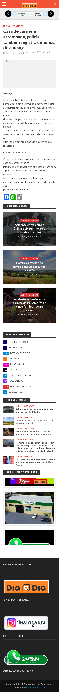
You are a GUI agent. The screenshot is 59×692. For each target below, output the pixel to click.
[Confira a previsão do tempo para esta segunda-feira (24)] (8, 420)
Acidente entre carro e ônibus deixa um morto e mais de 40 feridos (29, 228)
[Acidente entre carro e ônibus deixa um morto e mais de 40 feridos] (8, 409)
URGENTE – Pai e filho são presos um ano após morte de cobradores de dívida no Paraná (35, 462)
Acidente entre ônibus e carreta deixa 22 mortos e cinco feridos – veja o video (29, 305)
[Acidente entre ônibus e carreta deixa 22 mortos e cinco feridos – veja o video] (8, 431)
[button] (8, 13)
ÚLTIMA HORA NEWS (13, 26)
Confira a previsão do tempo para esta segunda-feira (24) (29, 266)
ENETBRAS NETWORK (36, 687)
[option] (29, 508)
